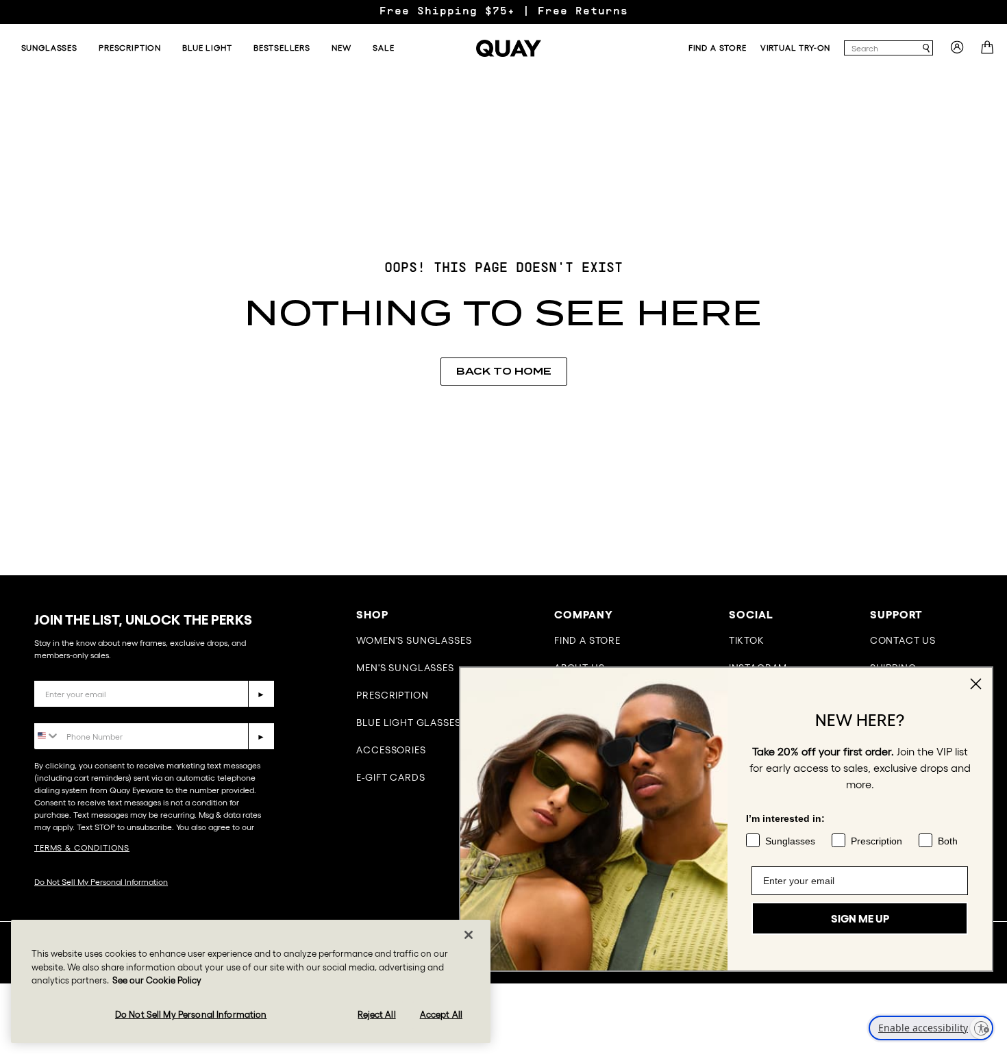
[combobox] (882, 48)
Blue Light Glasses (408, 722)
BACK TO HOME (503, 371)
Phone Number (73, 712)
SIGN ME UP (860, 918)
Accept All (441, 1014)
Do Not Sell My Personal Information (101, 881)
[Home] (508, 48)
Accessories (390, 749)
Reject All (376, 1014)
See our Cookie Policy (156, 980)
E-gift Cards (390, 777)
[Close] (468, 935)
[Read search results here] (926, 48)
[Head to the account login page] (957, 51)
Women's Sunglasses (413, 640)
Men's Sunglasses (404, 667)
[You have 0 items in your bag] (989, 51)
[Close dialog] (976, 684)
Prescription (392, 695)
